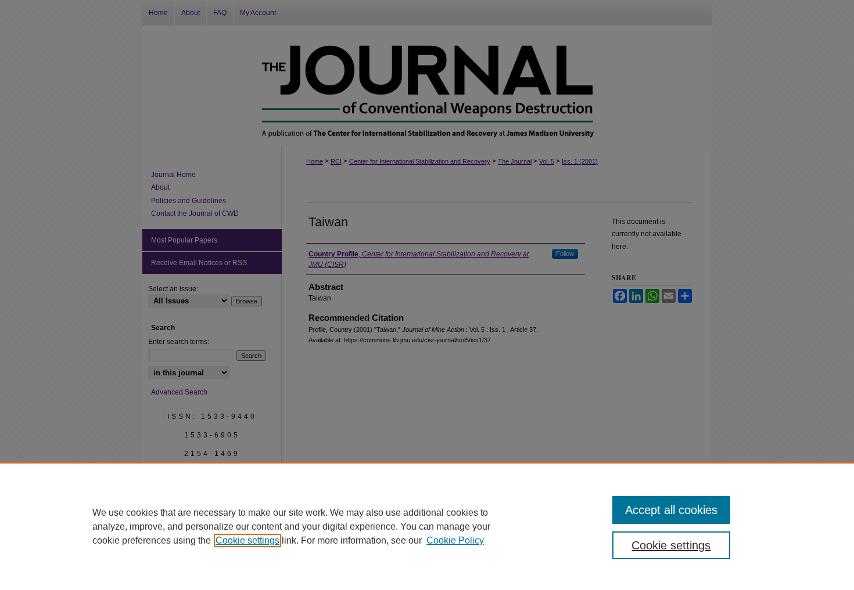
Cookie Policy (455, 540)
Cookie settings (247, 540)
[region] (427, 526)
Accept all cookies (671, 510)
